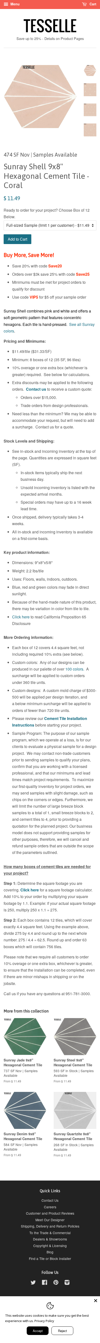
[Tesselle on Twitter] (33, 1283)
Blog (50, 1251)
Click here (21, 617)
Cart (92, 3)
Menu (14, 3)
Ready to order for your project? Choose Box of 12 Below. (47, 213)
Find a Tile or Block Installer (50, 1258)
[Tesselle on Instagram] (67, 1283)
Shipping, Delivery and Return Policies (50, 1226)
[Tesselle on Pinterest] (55, 1283)
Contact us (36, 389)
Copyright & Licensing (50, 1245)
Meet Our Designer (50, 1219)
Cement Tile (55, 718)
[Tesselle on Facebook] (44, 1283)
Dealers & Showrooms (50, 1239)
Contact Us (50, 1200)
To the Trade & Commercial (50, 1232)
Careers (50, 1206)
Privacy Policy (44, 1321)
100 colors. (74, 669)
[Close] (95, 1300)
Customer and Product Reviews (50, 1213)
